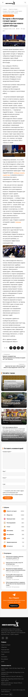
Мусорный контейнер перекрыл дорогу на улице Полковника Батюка (15, 569)
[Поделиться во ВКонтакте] (14, 347)
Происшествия (5, 649)
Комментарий (7, 451)
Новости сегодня (13, 9)
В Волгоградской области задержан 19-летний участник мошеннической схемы (15, 584)
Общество (4, 647)
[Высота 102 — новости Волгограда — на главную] (10, 2)
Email (5, 478)
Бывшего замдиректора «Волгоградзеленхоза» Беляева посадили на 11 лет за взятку (14, 357)
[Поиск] (25, 2)
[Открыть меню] (2, 2)
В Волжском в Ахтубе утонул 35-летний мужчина (14, 563)
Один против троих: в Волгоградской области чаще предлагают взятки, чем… (14, 366)
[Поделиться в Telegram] (10, 347)
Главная (5, 9)
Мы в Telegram (5, 694)
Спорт (2, 654)
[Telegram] (6, 638)
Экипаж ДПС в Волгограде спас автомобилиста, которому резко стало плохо (14, 576)
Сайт (4, 484)
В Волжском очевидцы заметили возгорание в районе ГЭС (14, 557)
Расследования (5, 652)
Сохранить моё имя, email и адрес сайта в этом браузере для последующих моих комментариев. (13, 492)
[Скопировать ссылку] (22, 347)
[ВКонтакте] (2, 638)
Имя (4, 471)
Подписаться (14, 605)
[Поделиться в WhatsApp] (18, 347)
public (2, 661)
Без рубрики (4, 659)
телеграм (18, 222)
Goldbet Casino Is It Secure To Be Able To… (12, 676)
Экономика (4, 656)
